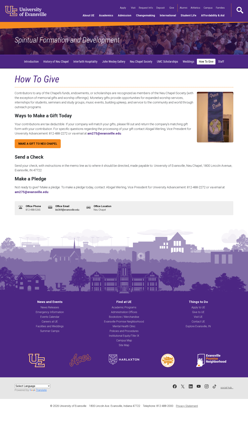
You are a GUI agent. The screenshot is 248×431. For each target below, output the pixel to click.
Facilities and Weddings (50, 326)
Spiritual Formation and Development (67, 39)
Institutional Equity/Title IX (124, 335)
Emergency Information (50, 312)
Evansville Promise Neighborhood (124, 321)
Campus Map (124, 340)
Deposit (160, 7)
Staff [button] (221, 61)
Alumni (184, 7)
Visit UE (198, 316)
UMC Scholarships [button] (167, 61)
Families (220, 7)
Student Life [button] (190, 15)
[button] (239, 10)
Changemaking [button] (146, 15)
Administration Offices (124, 312)
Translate (41, 390)
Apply (123, 7)
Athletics (196, 7)
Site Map (124, 345)
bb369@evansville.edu (67, 209)
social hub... (227, 387)
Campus (208, 7)
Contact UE (198, 321)
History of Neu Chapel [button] (56, 61)
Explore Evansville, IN (198, 326)
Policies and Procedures (124, 331)
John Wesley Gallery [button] (113, 61)
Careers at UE (50, 321)
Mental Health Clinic (124, 326)
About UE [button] (90, 15)
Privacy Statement (187, 406)
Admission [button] (126, 15)
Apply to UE (198, 307)
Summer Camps (49, 331)
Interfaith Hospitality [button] (85, 61)
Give (172, 7)
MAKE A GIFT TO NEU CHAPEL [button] (37, 143)
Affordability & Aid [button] (214, 15)
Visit (133, 7)
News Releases (50, 307)
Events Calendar (49, 316)
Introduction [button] (31, 61)
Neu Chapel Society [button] (141, 61)
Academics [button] (107, 15)
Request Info (146, 7)
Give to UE (198, 312)
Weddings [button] (188, 61)
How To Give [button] (206, 61)
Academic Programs (124, 307)
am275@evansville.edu (104, 133)
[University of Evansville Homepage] (23, 11)
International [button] (169, 15)
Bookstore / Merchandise (124, 316)
